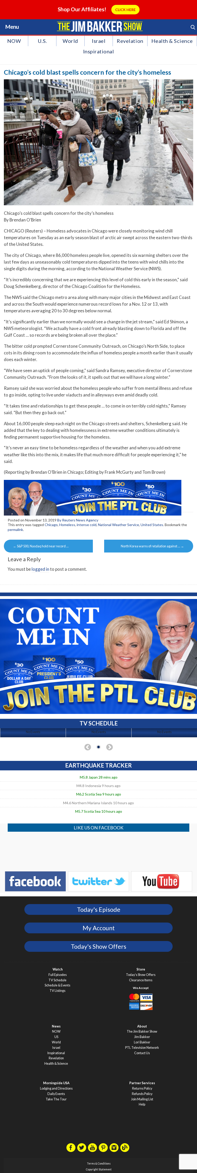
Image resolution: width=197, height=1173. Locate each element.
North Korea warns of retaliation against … (152, 546)
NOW (14, 41)
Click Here (125, 9)
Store (140, 969)
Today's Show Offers (98, 946)
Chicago (51, 524)
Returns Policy (142, 1088)
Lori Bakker (142, 1042)
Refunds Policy (142, 1094)
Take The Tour (56, 1099)
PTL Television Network (142, 1048)
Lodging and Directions (56, 1088)
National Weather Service (118, 524)
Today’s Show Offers (140, 975)
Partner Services (142, 1083)
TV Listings (57, 991)
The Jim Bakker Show (142, 1031)
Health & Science (172, 41)
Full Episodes (57, 975)
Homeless (67, 524)
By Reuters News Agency (77, 520)
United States (152, 524)
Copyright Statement (99, 1169)
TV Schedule (57, 980)
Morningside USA (56, 1083)
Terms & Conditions (99, 1163)
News (56, 1026)
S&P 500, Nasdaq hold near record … (40, 546)
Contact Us (142, 1053)
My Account (99, 928)
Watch (58, 969)
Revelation (130, 41)
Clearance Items (140, 980)
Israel (98, 41)
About (142, 1026)
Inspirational (98, 51)
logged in (40, 569)
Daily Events (56, 1094)
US (56, 1037)
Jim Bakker (99, 26)
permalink (15, 529)
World (70, 41)
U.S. (42, 41)
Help (142, 1104)
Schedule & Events (57, 985)
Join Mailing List (142, 1099)
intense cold (86, 524)
